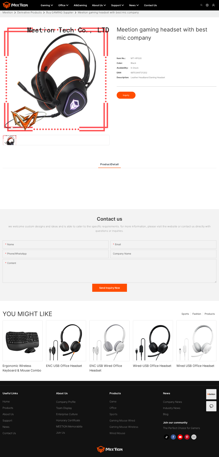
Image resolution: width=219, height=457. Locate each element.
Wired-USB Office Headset (152, 366)
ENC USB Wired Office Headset (105, 368)
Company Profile (66, 401)
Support (7, 420)
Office (113, 407)
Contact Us (9, 433)
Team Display (64, 408)
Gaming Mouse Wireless (124, 426)
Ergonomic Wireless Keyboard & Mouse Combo (22, 368)
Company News (172, 401)
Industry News (171, 408)
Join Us (60, 432)
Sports (185, 313)
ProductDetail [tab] (109, 164)
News (6, 426)
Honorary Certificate (68, 420)
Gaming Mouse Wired (122, 420)
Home (6, 401)
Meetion (8, 12)
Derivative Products (29, 12)
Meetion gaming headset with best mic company (108, 12)
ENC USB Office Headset (64, 366)
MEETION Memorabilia (69, 426)
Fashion (196, 313)
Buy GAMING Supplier (60, 12)
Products (210, 313)
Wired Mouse (117, 433)
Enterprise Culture (67, 414)
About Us (8, 414)
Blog (165, 414)
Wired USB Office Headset (195, 366)
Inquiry (126, 95)
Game (113, 401)
